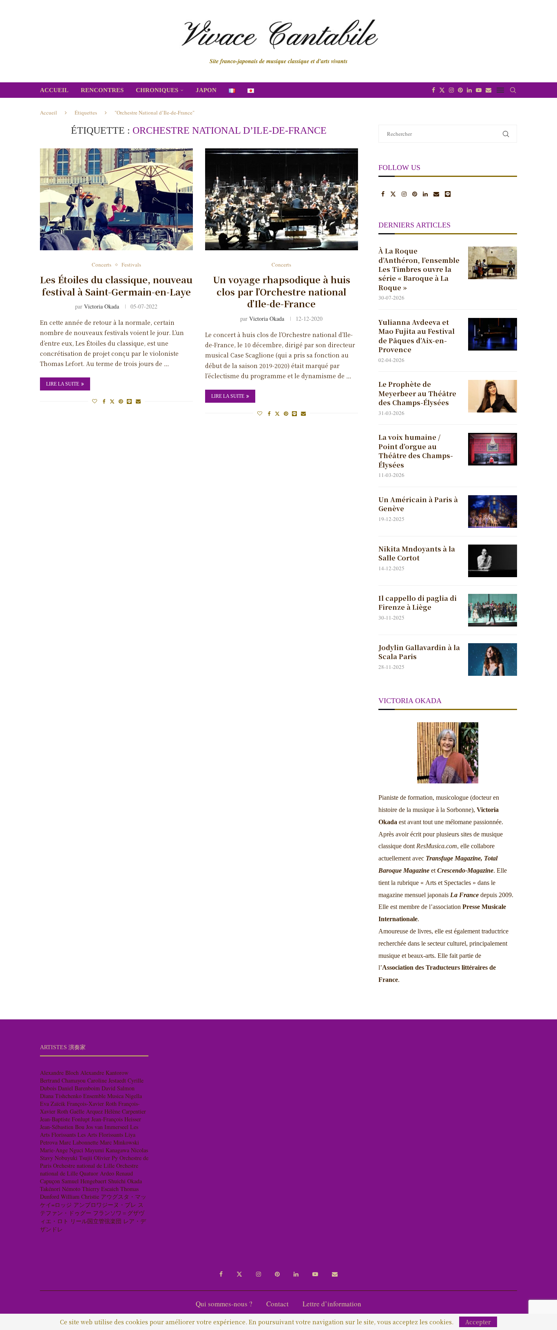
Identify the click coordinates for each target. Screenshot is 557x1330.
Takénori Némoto (60, 1189)
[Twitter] (442, 90)
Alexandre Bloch (59, 1072)
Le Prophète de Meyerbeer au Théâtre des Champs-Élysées (417, 393)
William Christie (80, 1196)
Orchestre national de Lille (84, 1165)
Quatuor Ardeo (97, 1173)
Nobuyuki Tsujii (73, 1158)
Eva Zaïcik (52, 1103)
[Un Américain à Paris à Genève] (492, 511)
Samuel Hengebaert (84, 1181)
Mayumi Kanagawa (107, 1150)
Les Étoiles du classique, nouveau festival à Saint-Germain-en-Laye (116, 285)
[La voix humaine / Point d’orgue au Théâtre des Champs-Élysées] (492, 449)
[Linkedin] (469, 90)
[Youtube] (479, 90)
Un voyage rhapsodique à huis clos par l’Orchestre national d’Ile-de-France (281, 291)
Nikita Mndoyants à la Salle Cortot (416, 553)
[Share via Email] (138, 401)
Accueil (54, 90)
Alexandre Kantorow (104, 1072)
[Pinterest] (460, 90)
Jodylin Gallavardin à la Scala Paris (419, 652)
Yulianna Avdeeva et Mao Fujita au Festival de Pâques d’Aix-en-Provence (416, 336)
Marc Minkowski (119, 1142)
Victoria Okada (101, 306)
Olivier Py (106, 1158)
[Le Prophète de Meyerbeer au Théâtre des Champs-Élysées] (492, 396)
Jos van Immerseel (107, 1127)
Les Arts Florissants (100, 1134)
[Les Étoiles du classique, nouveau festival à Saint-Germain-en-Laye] (116, 199)
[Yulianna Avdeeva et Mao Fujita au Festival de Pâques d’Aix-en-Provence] (492, 334)
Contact (277, 1303)
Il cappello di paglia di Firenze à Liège (417, 603)
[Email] (488, 90)
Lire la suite (62, 384)
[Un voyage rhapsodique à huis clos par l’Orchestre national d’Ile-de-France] (281, 199)
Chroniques (157, 90)
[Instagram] (451, 90)
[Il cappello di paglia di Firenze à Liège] (492, 610)
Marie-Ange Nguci (61, 1150)
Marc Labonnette (78, 1142)
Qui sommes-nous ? (224, 1303)
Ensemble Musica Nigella (112, 1096)
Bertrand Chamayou (63, 1080)
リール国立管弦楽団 (96, 1221)
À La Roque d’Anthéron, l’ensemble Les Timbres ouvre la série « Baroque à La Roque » (419, 269)
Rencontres (102, 90)
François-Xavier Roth (92, 1103)
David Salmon (118, 1088)
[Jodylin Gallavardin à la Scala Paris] (492, 659)
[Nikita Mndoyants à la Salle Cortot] (492, 561)
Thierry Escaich (100, 1189)
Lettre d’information (332, 1303)
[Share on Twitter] (112, 401)
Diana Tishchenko (61, 1096)
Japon (206, 90)
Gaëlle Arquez (86, 1111)
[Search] (513, 90)
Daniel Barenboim (79, 1088)
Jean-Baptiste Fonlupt (65, 1119)
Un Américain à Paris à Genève (418, 504)
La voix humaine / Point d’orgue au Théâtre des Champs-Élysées (415, 451)
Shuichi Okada (125, 1181)
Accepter (478, 1322)
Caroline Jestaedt (106, 1080)
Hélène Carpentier (125, 1111)
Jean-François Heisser (116, 1119)
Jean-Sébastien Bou (62, 1127)
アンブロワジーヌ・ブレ (104, 1205)
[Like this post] (94, 401)
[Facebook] (433, 90)
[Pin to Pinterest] (121, 401)
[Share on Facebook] (104, 401)
